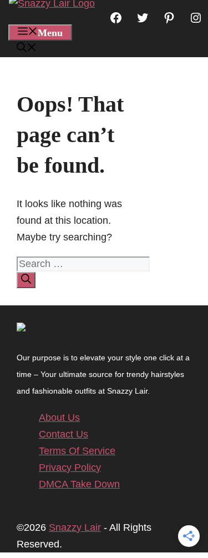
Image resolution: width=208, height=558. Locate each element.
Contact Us (63, 434)
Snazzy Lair (75, 527)
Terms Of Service (77, 450)
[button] (26, 48)
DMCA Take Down (79, 484)
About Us (59, 417)
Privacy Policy (70, 467)
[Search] (26, 280)
